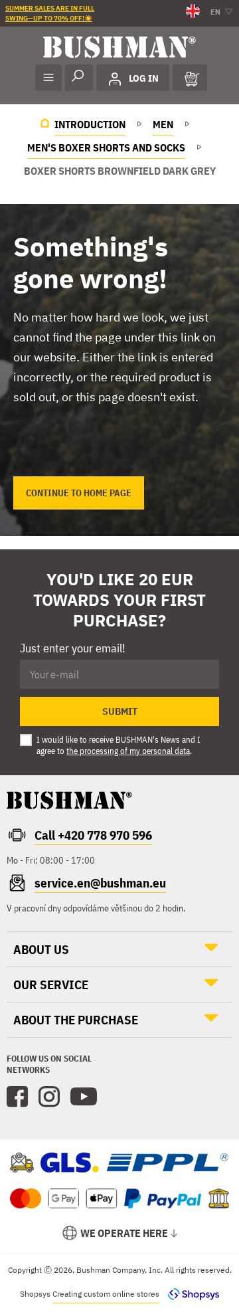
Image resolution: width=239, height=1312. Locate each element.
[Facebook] (17, 1096)
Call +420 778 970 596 (93, 835)
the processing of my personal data (128, 751)
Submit (119, 711)
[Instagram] (49, 1096)
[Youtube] (83, 1096)
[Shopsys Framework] (190, 1294)
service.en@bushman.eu (100, 883)
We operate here (124, 1233)
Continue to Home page (78, 493)
